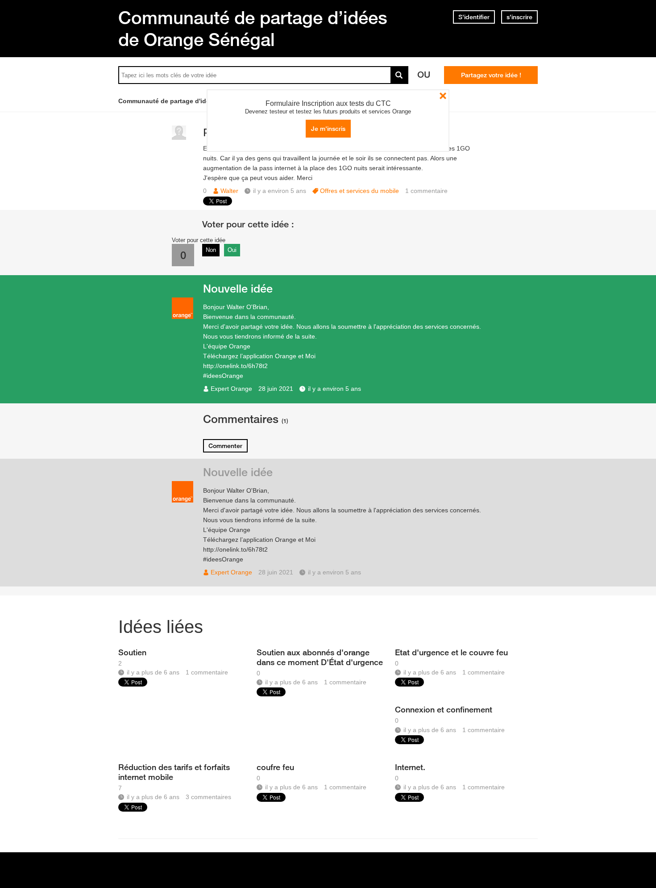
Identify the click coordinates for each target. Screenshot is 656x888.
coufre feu (275, 767)
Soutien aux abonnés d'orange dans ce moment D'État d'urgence (320, 657)
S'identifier (474, 17)
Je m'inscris (328, 129)
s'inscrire (519, 17)
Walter (229, 190)
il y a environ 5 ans (334, 388)
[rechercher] (399, 75)
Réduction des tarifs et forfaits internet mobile (174, 772)
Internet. (410, 767)
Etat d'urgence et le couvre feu (451, 652)
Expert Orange (231, 388)
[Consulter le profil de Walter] (179, 137)
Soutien (132, 652)
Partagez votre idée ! (491, 75)
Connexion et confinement (443, 709)
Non (211, 250)
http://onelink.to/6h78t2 (235, 365)
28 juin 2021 (275, 388)
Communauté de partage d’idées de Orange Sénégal (252, 28)
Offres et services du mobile (359, 190)
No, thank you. (443, 95)
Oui (232, 250)
